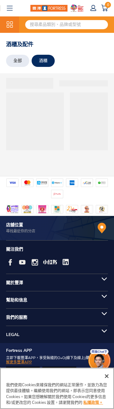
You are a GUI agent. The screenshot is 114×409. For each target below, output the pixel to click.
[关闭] (106, 376)
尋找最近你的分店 (20, 231)
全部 (17, 61)
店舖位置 (14, 225)
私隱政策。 (93, 402)
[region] (57, 388)
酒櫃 (43, 61)
